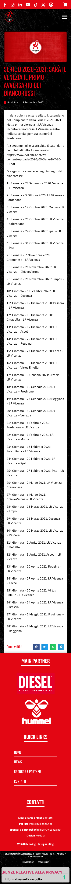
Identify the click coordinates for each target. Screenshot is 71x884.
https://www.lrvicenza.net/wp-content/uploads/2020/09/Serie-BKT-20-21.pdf (34, 159)
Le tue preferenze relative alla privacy (32, 872)
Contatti (20, 781)
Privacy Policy (28, 862)
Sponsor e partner (27, 772)
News (18, 762)
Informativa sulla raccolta (23, 879)
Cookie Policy (43, 862)
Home (17, 752)
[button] (36, 647)
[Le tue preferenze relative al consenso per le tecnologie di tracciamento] (64, 877)
